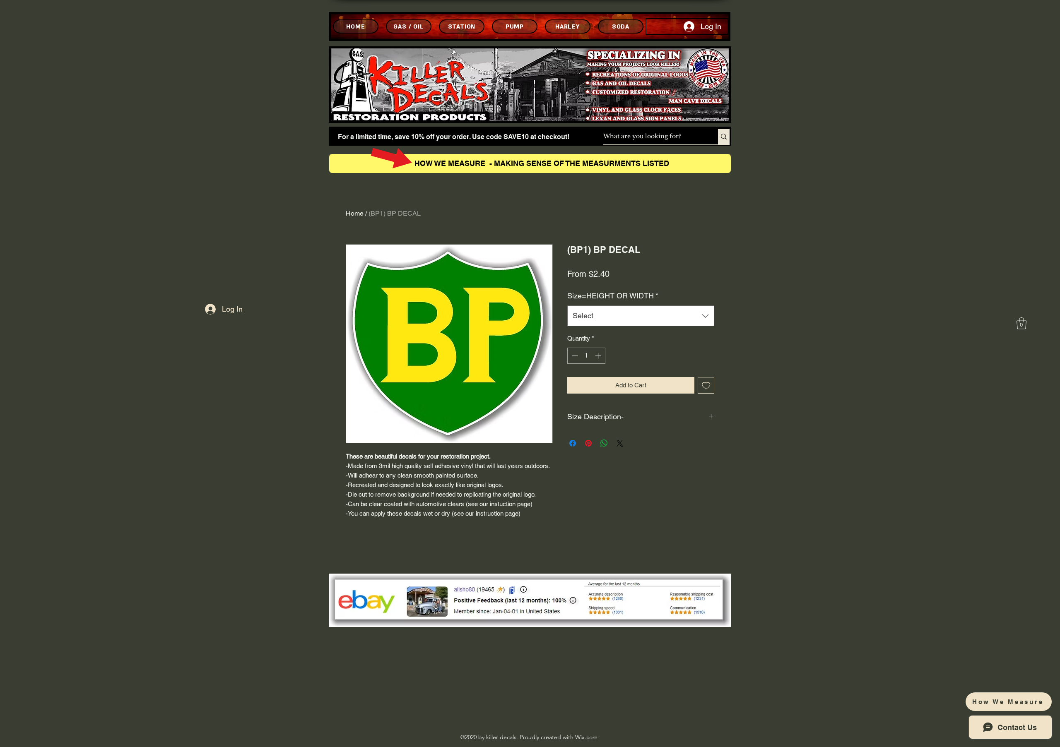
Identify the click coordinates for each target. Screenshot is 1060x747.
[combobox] (640, 315)
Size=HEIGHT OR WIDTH (612, 295)
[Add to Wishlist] (706, 385)
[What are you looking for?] (724, 136)
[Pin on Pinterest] (588, 443)
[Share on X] (620, 443)
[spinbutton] (586, 355)
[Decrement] (574, 355)
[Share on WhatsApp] (604, 443)
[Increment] (599, 355)
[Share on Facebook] (573, 443)
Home (355, 213)
